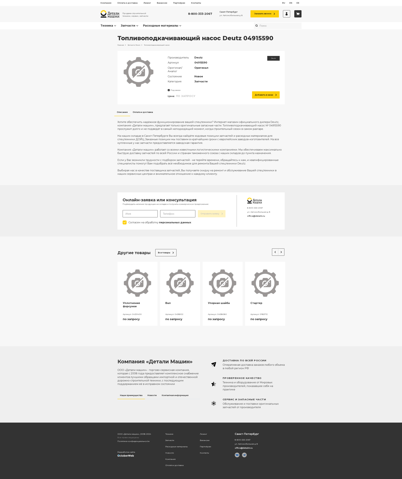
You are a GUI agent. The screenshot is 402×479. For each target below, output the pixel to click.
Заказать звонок (262, 13)
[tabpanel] (201, 146)
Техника (106, 25)
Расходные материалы (160, 25)
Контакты (196, 3)
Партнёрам (179, 3)
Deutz (273, 58)
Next (281, 252)
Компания (105, 3)
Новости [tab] (152, 395)
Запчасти (128, 25)
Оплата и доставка (127, 3)
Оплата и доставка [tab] (143, 112)
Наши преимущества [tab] (131, 395)
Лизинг (147, 3)
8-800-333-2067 (200, 14)
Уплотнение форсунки (131, 305)
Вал (168, 303)
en (290, 3)
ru (283, 3)
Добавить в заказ (264, 95)
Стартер (256, 303)
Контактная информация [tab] (175, 395)
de (297, 3)
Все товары (164, 252)
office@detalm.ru (256, 216)
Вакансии (162, 3)
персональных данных (175, 222)
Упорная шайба (219, 303)
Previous (275, 252)
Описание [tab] (122, 112)
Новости (169, 453)
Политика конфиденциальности (133, 441)
